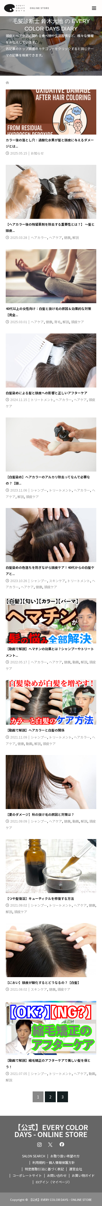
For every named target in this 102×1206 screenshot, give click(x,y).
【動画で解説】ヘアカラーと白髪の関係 (35, 730)
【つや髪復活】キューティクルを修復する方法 (40, 898)
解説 (75, 237)
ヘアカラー (39, 237)
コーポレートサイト (27, 1175)
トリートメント (42, 399)
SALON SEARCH (33, 1156)
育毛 (57, 321)
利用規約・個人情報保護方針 (53, 1162)
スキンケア (57, 580)
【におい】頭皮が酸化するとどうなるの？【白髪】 (43, 982)
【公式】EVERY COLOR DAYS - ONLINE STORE (51, 1131)
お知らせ (37, 153)
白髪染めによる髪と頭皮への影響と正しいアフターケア (46, 392)
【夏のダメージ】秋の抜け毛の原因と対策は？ (40, 814)
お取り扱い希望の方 (65, 1156)
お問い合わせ (57, 1175)
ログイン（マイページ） (54, 1182)
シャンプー (39, 490)
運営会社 (75, 1169)
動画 (75, 662)
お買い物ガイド (83, 1175)
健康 (67, 237)
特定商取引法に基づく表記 (44, 1169)
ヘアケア (55, 237)
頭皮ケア (77, 321)
